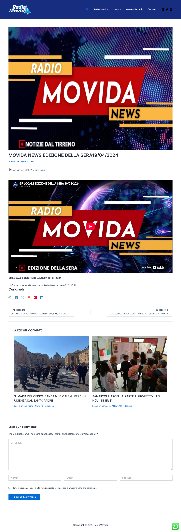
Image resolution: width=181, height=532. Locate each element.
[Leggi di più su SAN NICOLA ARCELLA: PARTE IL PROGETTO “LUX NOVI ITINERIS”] (129, 363)
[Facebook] (162, 9)
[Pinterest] (35, 297)
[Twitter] (167, 9)
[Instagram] (171, 9)
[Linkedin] (41, 297)
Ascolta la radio (134, 9)
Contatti (152, 9)
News (116, 9)
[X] (22, 297)
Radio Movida (101, 9)
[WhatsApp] (9, 297)
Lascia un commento (23, 406)
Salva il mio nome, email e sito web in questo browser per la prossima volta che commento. (54, 488)
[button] (87, 9)
